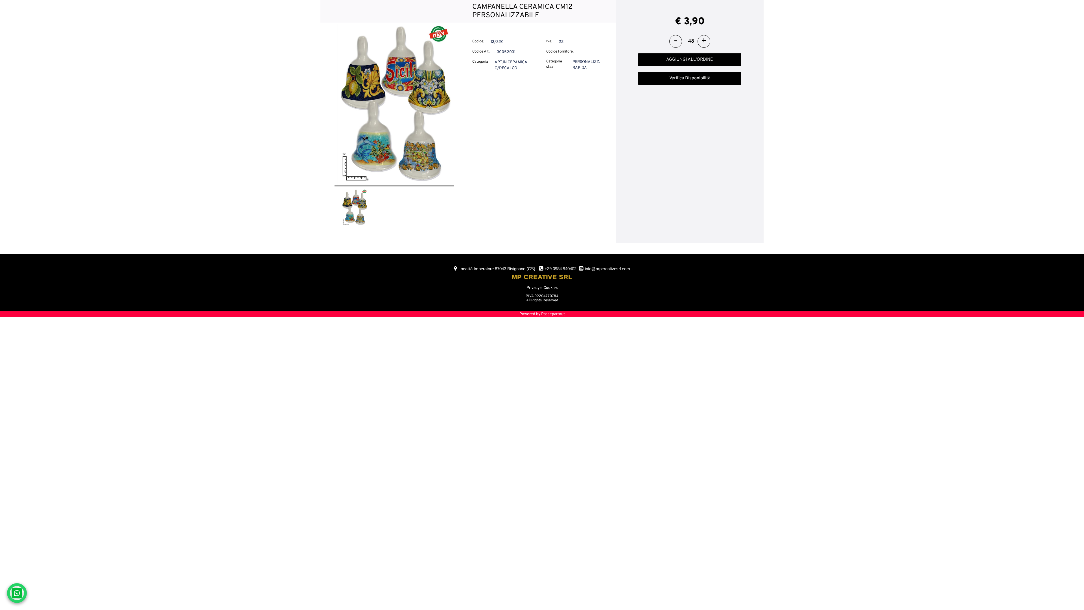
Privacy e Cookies (542, 288)
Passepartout (553, 314)
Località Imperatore (496, 268)
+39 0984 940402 (560, 268)
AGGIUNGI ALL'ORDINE (689, 59)
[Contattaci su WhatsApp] (17, 593)
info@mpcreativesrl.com (607, 268)
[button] (394, 104)
